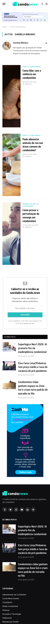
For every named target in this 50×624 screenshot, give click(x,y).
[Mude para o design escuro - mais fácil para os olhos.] (42, 4)
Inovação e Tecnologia (11, 614)
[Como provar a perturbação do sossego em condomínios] (11, 233)
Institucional (7, 618)
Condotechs (7, 602)
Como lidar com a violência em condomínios (31, 74)
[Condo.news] (25, 4)
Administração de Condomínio (30, 205)
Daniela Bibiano (20, 43)
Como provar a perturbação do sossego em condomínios (30, 215)
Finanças (5, 610)
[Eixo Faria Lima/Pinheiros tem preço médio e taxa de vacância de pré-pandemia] (9, 365)
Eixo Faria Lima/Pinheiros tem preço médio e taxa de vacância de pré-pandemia (32, 367)
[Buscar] (46, 4)
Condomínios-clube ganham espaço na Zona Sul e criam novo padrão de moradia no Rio (33, 387)
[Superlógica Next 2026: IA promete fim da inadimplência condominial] (9, 346)
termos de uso (29, 323)
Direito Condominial (31, 67)
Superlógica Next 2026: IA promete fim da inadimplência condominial (32, 348)
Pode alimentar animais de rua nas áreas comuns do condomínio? (32, 145)
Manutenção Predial (10, 622)
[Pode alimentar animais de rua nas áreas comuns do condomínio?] (11, 165)
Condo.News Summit (10, 598)
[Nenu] (4, 4)
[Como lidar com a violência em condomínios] (11, 96)
